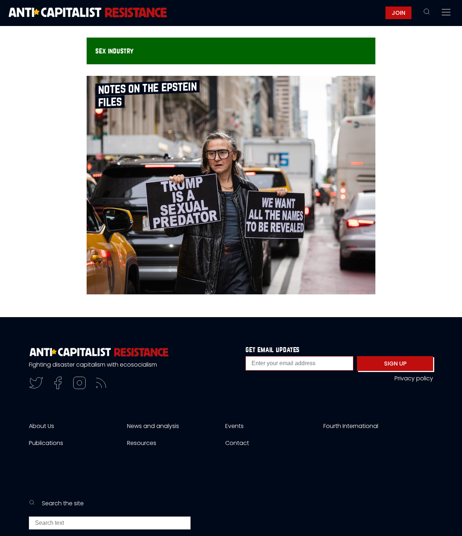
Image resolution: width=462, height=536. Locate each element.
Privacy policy (414, 378)
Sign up (395, 363)
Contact (237, 443)
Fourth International (350, 426)
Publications (46, 443)
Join (398, 13)
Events (234, 426)
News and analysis (153, 426)
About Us (41, 426)
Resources (141, 443)
